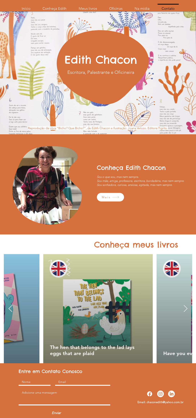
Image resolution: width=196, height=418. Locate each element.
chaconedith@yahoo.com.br (165, 402)
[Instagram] (160, 394)
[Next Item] (185, 308)
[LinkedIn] (171, 394)
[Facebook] (149, 394)
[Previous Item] (10, 308)
